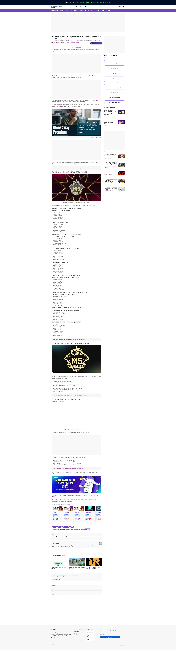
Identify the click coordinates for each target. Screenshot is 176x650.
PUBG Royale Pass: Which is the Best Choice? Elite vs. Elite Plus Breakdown (111, 163)
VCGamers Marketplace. (66, 501)
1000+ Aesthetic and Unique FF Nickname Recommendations (111, 180)
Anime (106, 158)
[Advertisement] (88, 22)
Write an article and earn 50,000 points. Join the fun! (110, 122)
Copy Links (88, 529)
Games (66, 6)
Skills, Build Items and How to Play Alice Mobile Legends (71, 339)
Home (52, 33)
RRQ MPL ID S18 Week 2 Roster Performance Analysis (93, 568)
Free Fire (106, 182)
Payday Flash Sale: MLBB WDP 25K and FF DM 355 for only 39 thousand (110, 112)
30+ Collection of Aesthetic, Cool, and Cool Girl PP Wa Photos (111, 188)
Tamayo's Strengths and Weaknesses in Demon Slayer (110, 155)
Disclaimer (123, 644)
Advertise (75, 635)
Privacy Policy (122, 645)
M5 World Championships (71, 49)
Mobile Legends (76, 42)
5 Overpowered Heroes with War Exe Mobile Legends (70, 168)
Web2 (72, 526)
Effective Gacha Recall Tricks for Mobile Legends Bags (71, 468)
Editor (75, 632)
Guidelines (123, 644)
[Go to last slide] (98, 555)
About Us (75, 633)
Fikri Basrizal (55, 42)
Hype (86, 6)
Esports (72, 6)
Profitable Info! (88, 2)
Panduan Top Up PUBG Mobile (110, 166)
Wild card (58, 106)
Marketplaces (76, 631)
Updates (93, 6)
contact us (76, 634)
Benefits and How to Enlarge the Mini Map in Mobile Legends (72, 395)
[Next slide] (100, 555)
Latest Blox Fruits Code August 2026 (110, 173)
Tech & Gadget (79, 6)
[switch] (124, 7)
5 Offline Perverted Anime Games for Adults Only (77, 568)
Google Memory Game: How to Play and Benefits (59, 568)
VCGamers (61, 644)
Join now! (110, 637)
